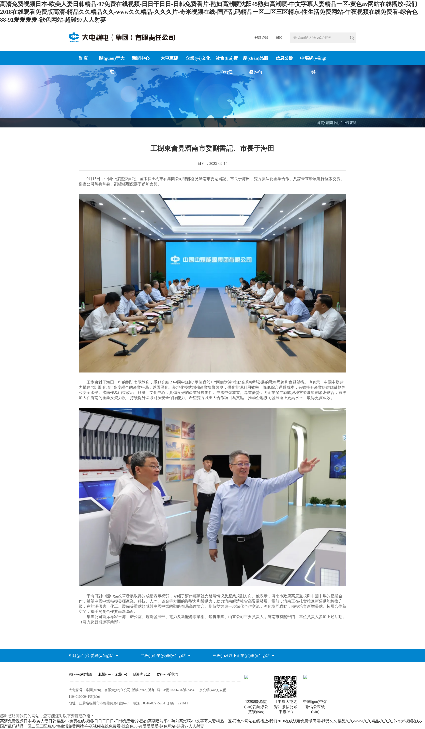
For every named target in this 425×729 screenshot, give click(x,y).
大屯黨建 (169, 58)
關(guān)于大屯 (112, 61)
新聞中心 (141, 58)
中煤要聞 (349, 123)
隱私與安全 (142, 674)
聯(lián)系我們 (167, 674)
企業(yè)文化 (198, 58)
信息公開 (284, 58)
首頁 (320, 123)
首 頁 (83, 58)
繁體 (279, 38)
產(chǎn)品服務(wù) (255, 61)
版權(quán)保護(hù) (112, 674)
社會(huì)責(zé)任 (227, 61)
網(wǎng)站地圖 (80, 674)
